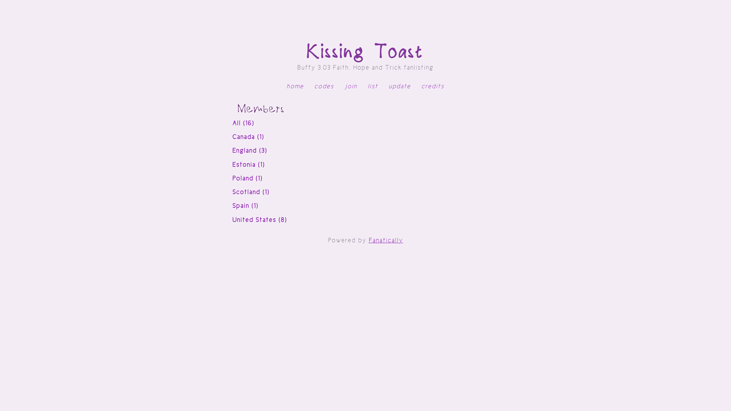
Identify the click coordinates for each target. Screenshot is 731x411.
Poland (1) (248, 178)
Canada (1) (248, 137)
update (400, 86)
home (295, 86)
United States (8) (260, 220)
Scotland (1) (251, 192)
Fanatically (386, 240)
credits (432, 86)
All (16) (243, 123)
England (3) (250, 150)
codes (324, 86)
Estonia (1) (249, 164)
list (373, 86)
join (351, 86)
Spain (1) (246, 205)
